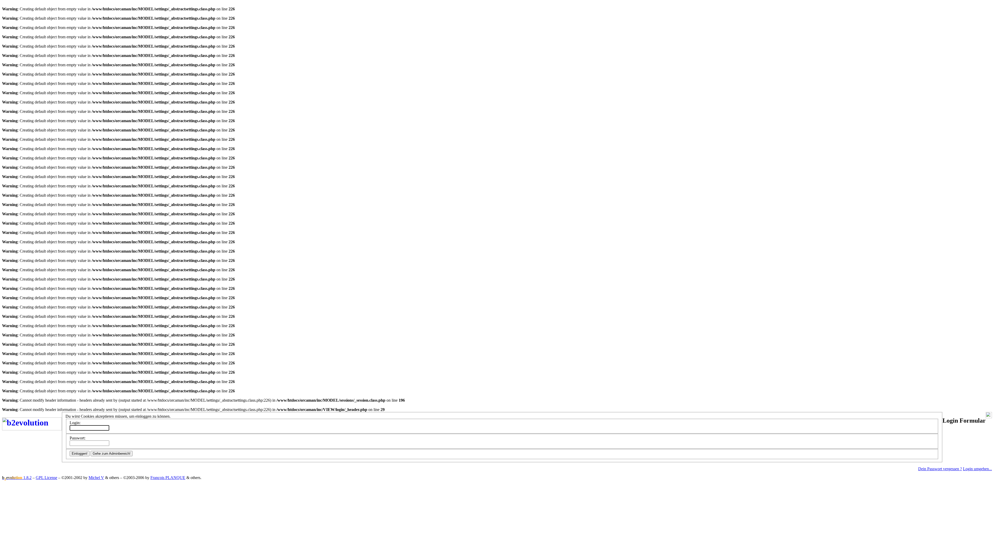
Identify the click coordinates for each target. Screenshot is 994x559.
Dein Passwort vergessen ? (940, 469)
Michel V (96, 477)
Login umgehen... (977, 469)
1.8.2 (17, 477)
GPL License (46, 477)
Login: (75, 423)
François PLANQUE (167, 477)
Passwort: (77, 438)
